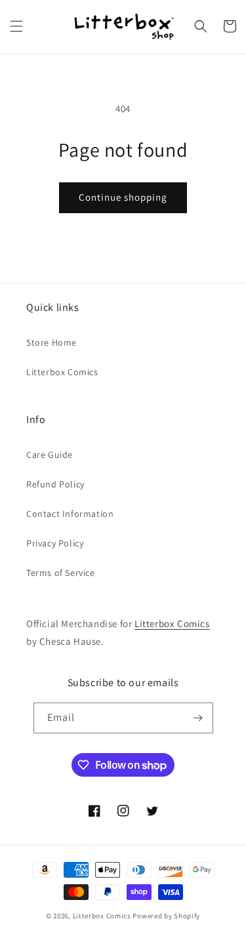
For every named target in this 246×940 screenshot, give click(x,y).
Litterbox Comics (62, 372)
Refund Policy (55, 484)
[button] (16, 26)
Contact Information (69, 514)
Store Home (51, 342)
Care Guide (49, 454)
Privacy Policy (54, 543)
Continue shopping (123, 197)
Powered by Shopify (166, 915)
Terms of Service (60, 573)
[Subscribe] (198, 718)
